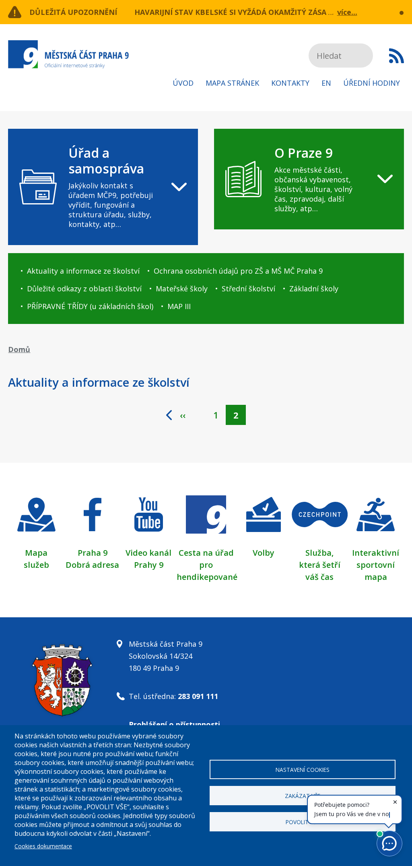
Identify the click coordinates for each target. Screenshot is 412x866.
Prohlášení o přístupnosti (174, 724)
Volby (263, 552)
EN (326, 83)
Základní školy (313, 288)
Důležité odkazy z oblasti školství (84, 288)
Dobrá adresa (92, 564)
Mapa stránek (232, 83)
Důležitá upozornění (73, 12)
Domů (19, 349)
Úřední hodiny (371, 83)
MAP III (179, 306)
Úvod (183, 83)
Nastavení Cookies (303, 769)
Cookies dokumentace (43, 846)
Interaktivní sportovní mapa (375, 564)
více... (347, 12)
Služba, (319, 552)
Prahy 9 (148, 564)
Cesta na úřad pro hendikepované (207, 564)
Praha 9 (92, 552)
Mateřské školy (182, 288)
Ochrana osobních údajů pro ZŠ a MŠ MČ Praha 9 (238, 271)
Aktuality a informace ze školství (83, 271)
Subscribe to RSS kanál (396, 55)
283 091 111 (198, 696)
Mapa (36, 552)
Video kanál (148, 552)
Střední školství (248, 288)
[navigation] (103, 187)
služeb (36, 564)
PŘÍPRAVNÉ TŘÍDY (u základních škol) (90, 306)
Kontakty (290, 83)
